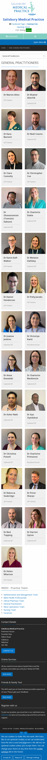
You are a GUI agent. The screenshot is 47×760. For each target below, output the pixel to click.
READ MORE (7, 674)
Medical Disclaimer (27, 729)
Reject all (18, 757)
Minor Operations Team (14, 607)
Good (28, 30)
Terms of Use (7, 729)
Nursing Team (10, 610)
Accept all (6, 757)
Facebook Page (18, 24)
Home (3, 48)
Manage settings (33, 757)
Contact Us (32, 24)
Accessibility (39, 729)
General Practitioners (13, 604)
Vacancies (8, 613)
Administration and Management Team (21, 594)
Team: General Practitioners (19, 48)
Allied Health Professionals (15, 597)
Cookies (16, 729)
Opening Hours (23, 27)
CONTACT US (8, 651)
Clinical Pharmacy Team (14, 601)
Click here (5, 715)
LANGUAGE (12, 36)
